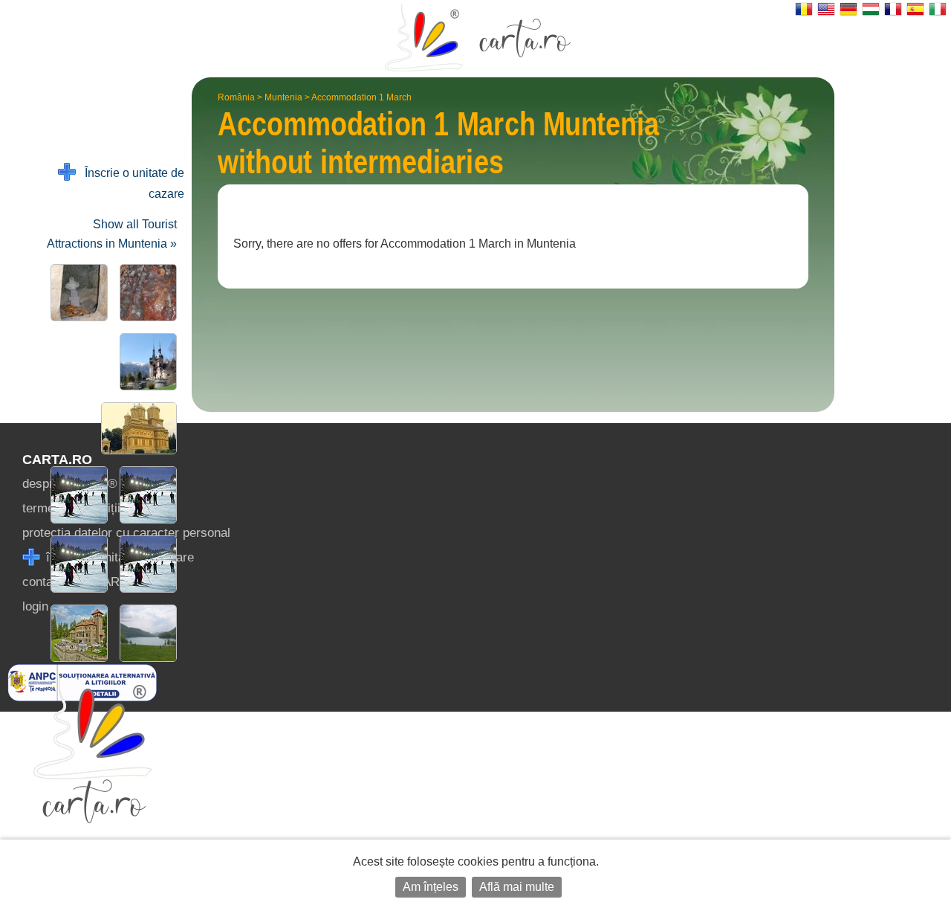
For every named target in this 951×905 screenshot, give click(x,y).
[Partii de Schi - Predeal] (76, 494)
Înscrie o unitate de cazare (130, 183)
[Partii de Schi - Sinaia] (145, 564)
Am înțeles (430, 886)
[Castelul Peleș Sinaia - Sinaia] (145, 361)
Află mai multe (516, 886)
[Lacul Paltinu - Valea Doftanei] (145, 633)
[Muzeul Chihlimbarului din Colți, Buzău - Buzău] (145, 292)
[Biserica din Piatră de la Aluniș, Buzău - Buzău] (76, 292)
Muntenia (283, 97)
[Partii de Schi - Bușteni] (76, 564)
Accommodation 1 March (361, 97)
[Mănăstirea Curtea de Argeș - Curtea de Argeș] (136, 428)
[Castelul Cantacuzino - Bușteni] (76, 633)
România (236, 97)
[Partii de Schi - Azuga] (145, 494)
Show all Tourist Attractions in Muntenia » (112, 234)
